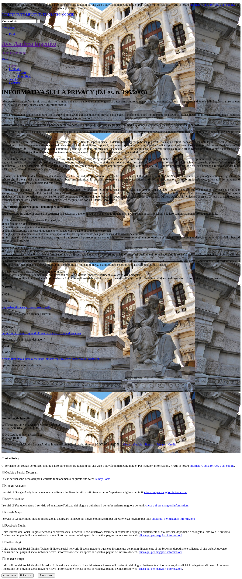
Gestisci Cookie (132, 444)
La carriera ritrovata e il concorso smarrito (26, 307)
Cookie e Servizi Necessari (21, 472)
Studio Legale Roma (14, 53)
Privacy (161, 444)
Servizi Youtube (14, 499)
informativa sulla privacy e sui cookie (212, 465)
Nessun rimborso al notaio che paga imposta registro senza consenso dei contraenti (51, 358)
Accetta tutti (9, 575)
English (13, 34)
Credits (172, 444)
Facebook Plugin (15, 525)
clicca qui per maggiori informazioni (165, 492)
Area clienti (8, 28)
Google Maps (13, 512)
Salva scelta (46, 575)
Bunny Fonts (102, 479)
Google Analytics (15, 485)
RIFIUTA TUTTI (36, 14)
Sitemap (149, 444)
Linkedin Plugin (15, 558)
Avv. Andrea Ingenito (29, 43)
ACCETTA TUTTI (13, 14)
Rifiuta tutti (26, 575)
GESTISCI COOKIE (61, 14)
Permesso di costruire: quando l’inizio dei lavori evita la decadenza (41, 333)
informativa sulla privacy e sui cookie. (212, 4)
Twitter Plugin (13, 542)
